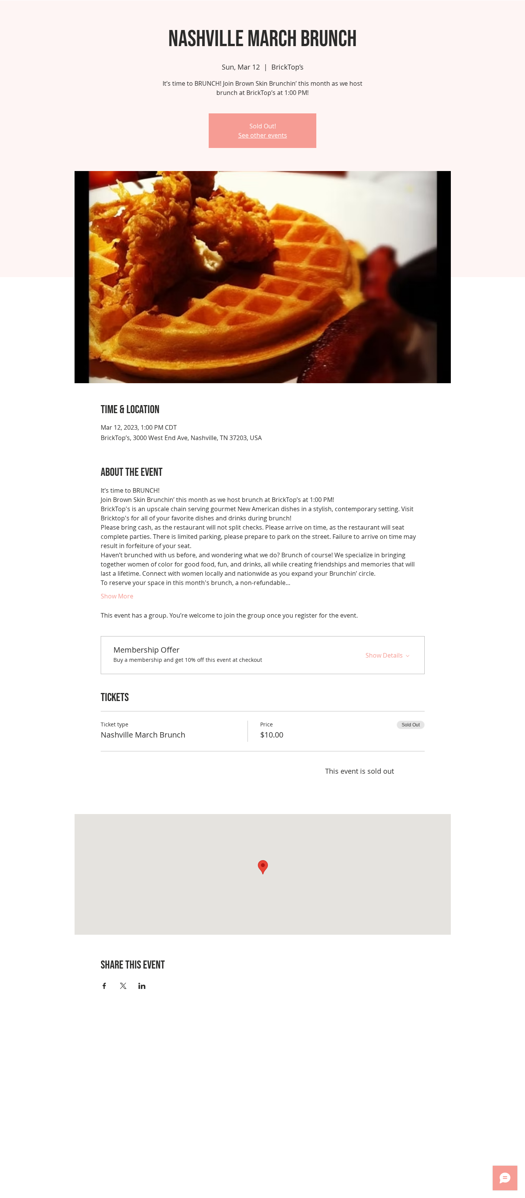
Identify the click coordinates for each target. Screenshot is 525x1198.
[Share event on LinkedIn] (142, 986)
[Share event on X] (123, 986)
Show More (117, 596)
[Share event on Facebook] (104, 986)
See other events (262, 135)
